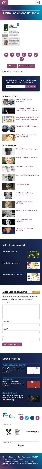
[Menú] (38, 2)
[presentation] (21, 102)
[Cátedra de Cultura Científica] (13, 432)
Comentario (6, 303)
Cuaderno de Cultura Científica (14, 365)
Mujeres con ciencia (12, 461)
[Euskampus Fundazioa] (32, 432)
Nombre (5, 322)
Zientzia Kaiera (8, 379)
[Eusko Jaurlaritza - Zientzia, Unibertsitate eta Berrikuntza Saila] (21, 446)
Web (3, 336)
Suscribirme (31, 86)
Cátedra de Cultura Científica (18, 457)
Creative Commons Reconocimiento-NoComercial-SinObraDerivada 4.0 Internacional (20, 463)
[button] (6, 55)
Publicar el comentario (12, 344)
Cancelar (35, 292)
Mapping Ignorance (9, 393)
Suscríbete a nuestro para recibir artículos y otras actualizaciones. (21, 81)
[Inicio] (4, 2)
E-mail (5, 329)
